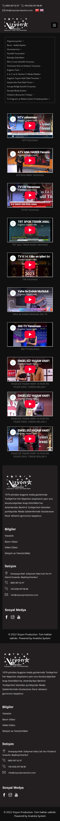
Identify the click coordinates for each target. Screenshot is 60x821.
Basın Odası (11, 541)
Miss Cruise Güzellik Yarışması (20, 61)
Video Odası (11, 547)
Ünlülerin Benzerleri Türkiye (19, 94)
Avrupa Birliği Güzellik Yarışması (21, 86)
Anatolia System (41, 638)
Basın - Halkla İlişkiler (16, 45)
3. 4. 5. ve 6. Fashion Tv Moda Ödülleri (23, 74)
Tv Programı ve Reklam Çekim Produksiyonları (27, 99)
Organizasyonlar (14, 41)
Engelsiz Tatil (13, 70)
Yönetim (9, 535)
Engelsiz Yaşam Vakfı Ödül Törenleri (23, 78)
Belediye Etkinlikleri (15, 57)
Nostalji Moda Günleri (16, 90)
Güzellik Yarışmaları (16, 53)
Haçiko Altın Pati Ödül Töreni (20, 82)
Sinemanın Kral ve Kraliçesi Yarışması (23, 65)
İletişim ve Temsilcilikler (17, 553)
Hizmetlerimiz (13, 49)
